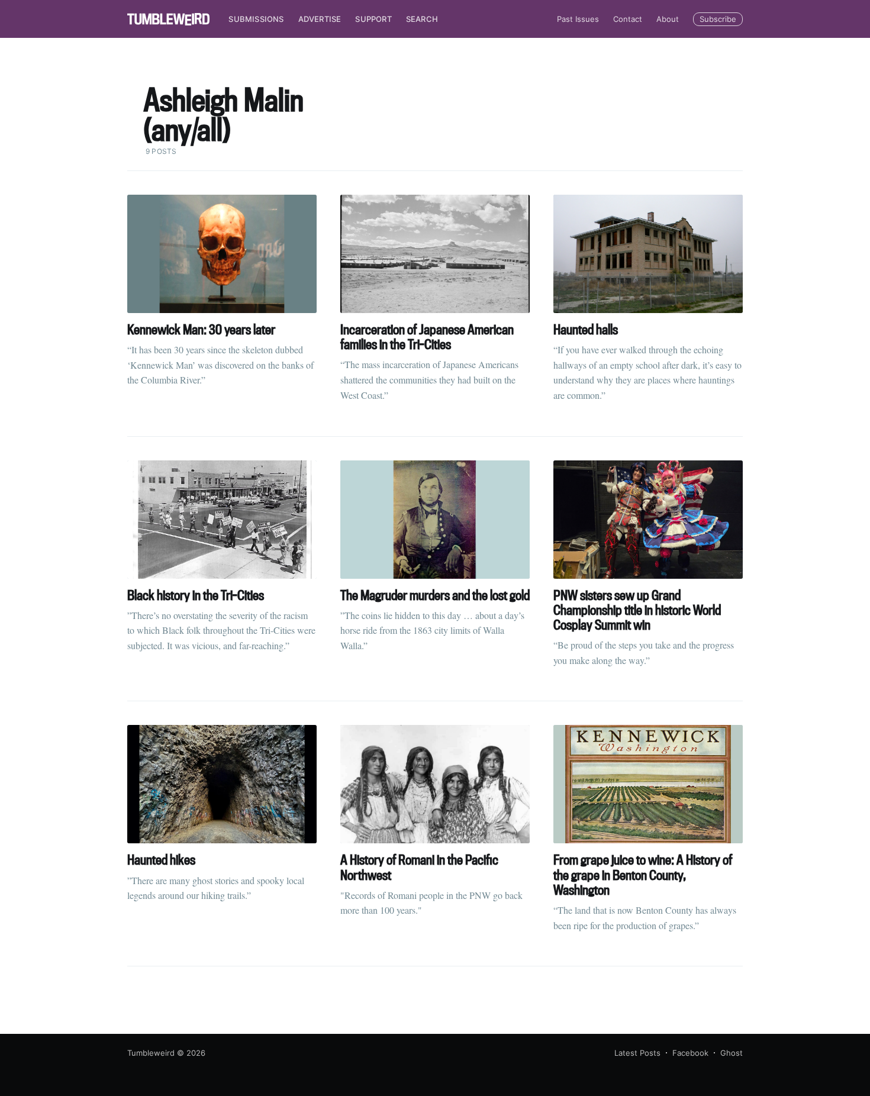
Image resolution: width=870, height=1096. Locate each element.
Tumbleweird (151, 1053)
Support (373, 19)
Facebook (690, 1053)
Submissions (255, 19)
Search (422, 19)
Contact (627, 19)
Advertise (319, 19)
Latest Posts (637, 1053)
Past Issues (578, 19)
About (667, 19)
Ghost (731, 1053)
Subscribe (718, 19)
